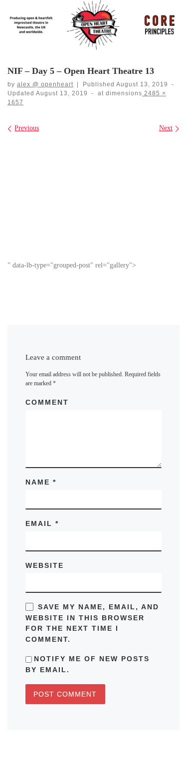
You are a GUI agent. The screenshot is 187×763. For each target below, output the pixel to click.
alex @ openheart (45, 84)
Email (42, 523)
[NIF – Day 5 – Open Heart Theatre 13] (93, 199)
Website (44, 565)
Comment (47, 402)
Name (40, 482)
